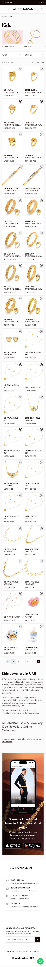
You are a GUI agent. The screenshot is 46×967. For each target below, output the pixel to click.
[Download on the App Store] (13, 845)
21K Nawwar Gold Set (12, 452)
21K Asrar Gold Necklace (11, 484)
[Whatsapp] (40, 961)
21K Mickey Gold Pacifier (11, 648)
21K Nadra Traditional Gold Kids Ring (33, 124)
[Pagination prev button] (8, 661)
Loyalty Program (12, 960)
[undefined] (11, 873)
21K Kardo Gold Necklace (11, 583)
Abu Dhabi (28, 942)
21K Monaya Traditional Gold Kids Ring (11, 124)
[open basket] (42, 9)
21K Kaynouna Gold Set (31, 517)
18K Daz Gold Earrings (10, 353)
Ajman (26, 935)
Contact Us (10, 931)
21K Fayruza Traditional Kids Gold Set (32, 320)
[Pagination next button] (38, 661)
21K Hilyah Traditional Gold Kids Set (11, 320)
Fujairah (27, 927)
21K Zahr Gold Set (33, 387)
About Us (9, 923)
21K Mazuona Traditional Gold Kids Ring (33, 91)
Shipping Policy (12, 935)
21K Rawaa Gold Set (11, 419)
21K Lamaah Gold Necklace (32, 419)
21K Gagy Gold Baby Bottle (31, 648)
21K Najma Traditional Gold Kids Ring (11, 91)
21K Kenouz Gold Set (11, 517)
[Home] (23, 9)
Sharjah (27, 931)
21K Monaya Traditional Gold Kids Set (33, 222)
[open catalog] (4, 9)
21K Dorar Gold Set (32, 484)
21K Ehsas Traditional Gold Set (11, 222)
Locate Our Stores (13, 927)
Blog (7, 938)
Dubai (26, 923)
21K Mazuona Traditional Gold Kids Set (11, 255)
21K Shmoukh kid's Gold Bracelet (33, 189)
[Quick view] (20, 69)
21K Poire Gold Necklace (32, 550)
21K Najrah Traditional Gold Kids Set (33, 288)
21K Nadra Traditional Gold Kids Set (33, 255)
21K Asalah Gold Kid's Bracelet (11, 189)
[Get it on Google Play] (32, 845)
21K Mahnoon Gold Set (33, 452)
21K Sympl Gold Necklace (32, 583)
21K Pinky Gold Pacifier (32, 616)
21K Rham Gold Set (12, 617)
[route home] (23, 867)
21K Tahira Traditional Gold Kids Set (11, 288)
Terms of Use (11, 956)
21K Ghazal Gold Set (11, 386)
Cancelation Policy (13, 942)
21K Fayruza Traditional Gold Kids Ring (33, 156)
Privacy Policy (11, 953)
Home (4, 17)
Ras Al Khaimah (30, 938)
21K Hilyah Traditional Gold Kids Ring (11, 156)
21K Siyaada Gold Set (33, 353)
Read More (7, 741)
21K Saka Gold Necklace (10, 550)
